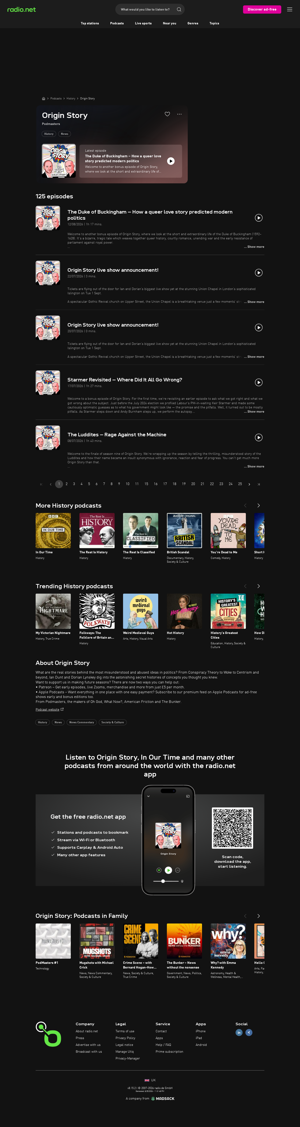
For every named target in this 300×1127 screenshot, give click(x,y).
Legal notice (124, 1045)
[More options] (179, 114)
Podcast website (47, 709)
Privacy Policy (125, 1038)
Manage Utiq (125, 1051)
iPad (199, 1038)
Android (201, 1045)
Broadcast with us (89, 1051)
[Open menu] (289, 9)
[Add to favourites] (167, 114)
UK (153, 1080)
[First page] (41, 484)
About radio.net (87, 1031)
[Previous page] (50, 484)
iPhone (201, 1031)
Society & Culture (112, 722)
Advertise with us (88, 1045)
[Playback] (171, 161)
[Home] (43, 98)
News (64, 134)
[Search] (179, 9)
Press (80, 1038)
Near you (169, 23)
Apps (159, 1038)
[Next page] (249, 484)
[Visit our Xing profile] (249, 1032)
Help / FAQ (163, 1045)
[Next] (258, 503)
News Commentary (81, 722)
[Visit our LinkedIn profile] (239, 1032)
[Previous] (245, 503)
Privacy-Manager (128, 1058)
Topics (214, 23)
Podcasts (117, 23)
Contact (161, 1031)
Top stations (90, 23)
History (48, 134)
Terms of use (125, 1031)
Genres (193, 23)
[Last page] (258, 484)
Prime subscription (169, 1051)
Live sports (143, 23)
